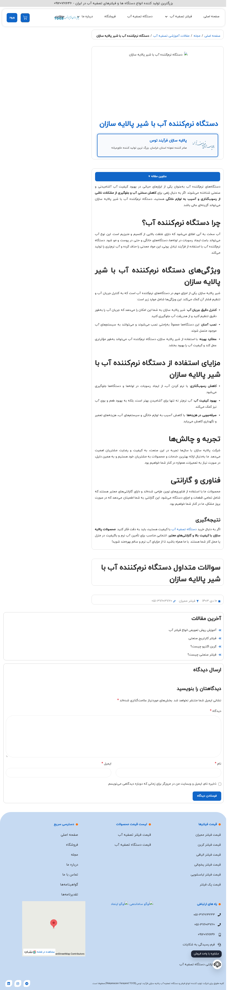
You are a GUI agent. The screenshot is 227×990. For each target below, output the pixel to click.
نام (218, 763)
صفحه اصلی (211, 16)
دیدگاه (215, 711)
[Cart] (25, 17)
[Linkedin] (8, 983)
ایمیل (106, 763)
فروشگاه (110, 16)
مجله (197, 36)
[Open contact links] (217, 964)
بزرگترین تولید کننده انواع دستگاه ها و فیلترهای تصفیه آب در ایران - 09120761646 (113, 3)
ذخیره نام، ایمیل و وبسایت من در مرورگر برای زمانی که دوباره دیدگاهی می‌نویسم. (162, 784)
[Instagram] (17, 983)
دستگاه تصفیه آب (140, 16)
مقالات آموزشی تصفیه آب (171, 36)
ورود (12, 17)
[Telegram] (26, 983)
